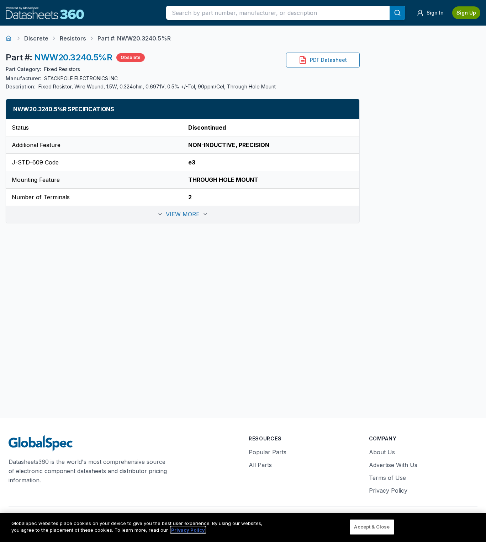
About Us (382, 452)
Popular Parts (267, 452)
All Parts (260, 464)
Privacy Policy (388, 490)
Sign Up (466, 13)
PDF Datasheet (328, 60)
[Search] (397, 13)
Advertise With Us (393, 464)
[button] (182, 214)
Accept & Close (372, 527)
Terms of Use (387, 477)
